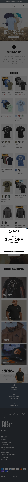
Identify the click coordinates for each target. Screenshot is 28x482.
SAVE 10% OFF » (14, 251)
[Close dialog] (27, 228)
